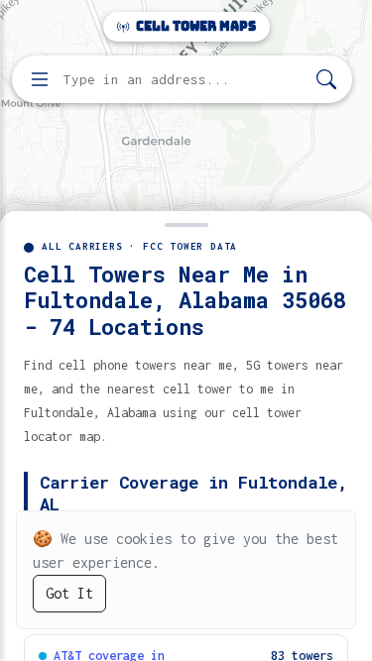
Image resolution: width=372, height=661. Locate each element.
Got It (69, 593)
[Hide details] (186, 223)
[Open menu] (39, 79)
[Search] (326, 79)
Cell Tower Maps (194, 26)
